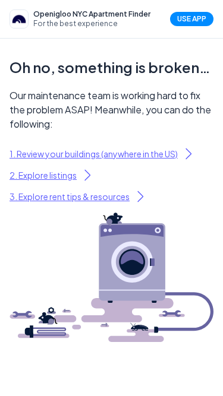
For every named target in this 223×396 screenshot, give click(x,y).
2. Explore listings (43, 175)
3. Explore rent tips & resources (70, 196)
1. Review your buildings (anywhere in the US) (94, 153)
